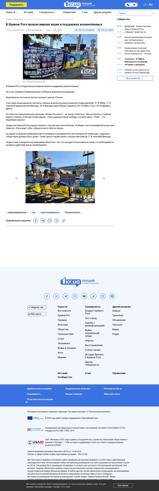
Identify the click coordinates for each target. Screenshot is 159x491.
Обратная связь (112, 394)
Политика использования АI (39, 400)
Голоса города (93, 349)
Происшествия (66, 334)
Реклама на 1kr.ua (113, 388)
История (28, 12)
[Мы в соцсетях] (47, 296)
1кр (33, 212)
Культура (63, 324)
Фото (60, 352)
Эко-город (91, 318)
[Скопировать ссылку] (63, 220)
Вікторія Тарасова (35, 30)
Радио (115, 334)
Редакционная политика (77, 388)
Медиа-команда (73, 394)
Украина (62, 320)
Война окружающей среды (92, 333)
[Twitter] (56, 220)
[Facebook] (35, 220)
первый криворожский (17, 212)
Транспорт (118, 315)
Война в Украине (67, 348)
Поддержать (16, 4)
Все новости (133, 78)
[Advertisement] (60, 244)
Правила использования (39, 388)
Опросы (89, 340)
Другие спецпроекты (92, 363)
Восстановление (94, 345)
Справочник (69, 12)
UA (145, 4)
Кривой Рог (64, 315)
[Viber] (49, 220)
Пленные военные (72, 212)
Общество (63, 329)
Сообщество (65, 377)
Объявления (118, 320)
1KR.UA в (86, 30)
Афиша (116, 310)
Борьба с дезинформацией (94, 324)
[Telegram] (42, 220)
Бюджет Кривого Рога (94, 312)
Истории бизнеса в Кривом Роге (94, 356)
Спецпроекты (46, 12)
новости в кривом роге (50, 212)
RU (151, 4)
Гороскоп (117, 324)
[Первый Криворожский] (79, 5)
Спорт (61, 338)
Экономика (64, 343)
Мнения (62, 357)
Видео (115, 329)
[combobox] (133, 13)
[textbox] (133, 13)
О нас (85, 12)
